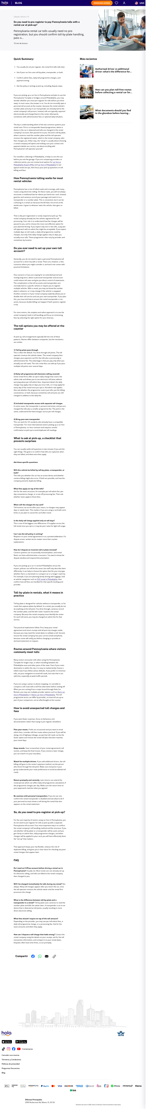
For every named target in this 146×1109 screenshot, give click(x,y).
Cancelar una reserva (10, 1055)
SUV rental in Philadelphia (47, 579)
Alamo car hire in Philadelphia (43, 695)
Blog (3, 1073)
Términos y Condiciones (11, 1059)
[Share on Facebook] (33, 957)
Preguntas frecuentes (11, 1068)
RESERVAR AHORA (102, 3)
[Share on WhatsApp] (39, 957)
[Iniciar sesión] (124, 3)
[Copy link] (54, 957)
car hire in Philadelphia (47, 165)
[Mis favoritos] (116, 3)
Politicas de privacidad (11, 1064)
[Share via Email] (46, 957)
